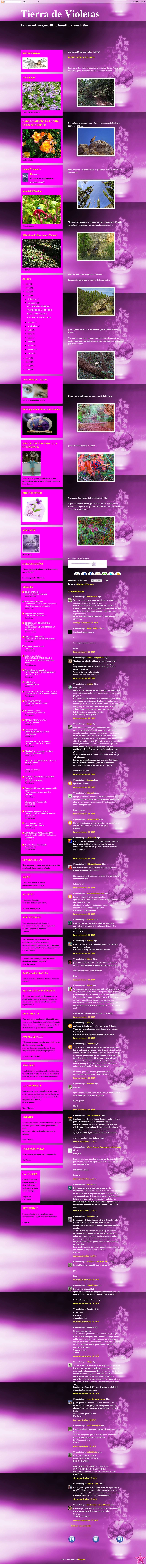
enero (30, 353)
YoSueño (90, 919)
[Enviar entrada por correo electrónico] (106, 580)
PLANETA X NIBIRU (34, 780)
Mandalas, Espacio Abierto (36, 811)
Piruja (90, 723)
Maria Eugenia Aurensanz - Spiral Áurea (104, 1147)
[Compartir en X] (97, 580)
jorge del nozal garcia (96, 1399)
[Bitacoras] (77, 572)
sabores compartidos (95, 657)
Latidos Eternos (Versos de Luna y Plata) (41, 693)
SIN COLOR (30, 804)
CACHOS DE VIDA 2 (34, 823)
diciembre (32, 299)
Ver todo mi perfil (37, 182)
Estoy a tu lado (31, 729)
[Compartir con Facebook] (99, 580)
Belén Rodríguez (94, 1425)
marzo (31, 345)
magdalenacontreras (95, 893)
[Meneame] (97, 572)
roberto (90, 940)
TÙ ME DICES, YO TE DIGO (39, 310)
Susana (90, 779)
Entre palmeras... (94, 1115)
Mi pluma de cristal (33, 710)
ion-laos (35, 174)
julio (30, 329)
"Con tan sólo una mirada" (35, 615)
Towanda (90, 1083)
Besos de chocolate (32, 722)
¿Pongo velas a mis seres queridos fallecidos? (38, 793)
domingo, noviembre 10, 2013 (85, 622)
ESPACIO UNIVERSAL (35, 636)
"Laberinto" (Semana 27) (35, 712)
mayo (30, 337)
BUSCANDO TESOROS (37, 313)
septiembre (33, 326)
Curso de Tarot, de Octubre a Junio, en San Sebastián (40, 814)
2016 (28, 284)
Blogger (81, 1559)
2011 (28, 361)
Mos (88, 1022)
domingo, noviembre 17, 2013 (85, 1520)
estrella (90, 683)
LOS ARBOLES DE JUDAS (38, 306)
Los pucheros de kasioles (35, 670)
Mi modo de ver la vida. (35, 646)
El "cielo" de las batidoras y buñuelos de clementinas (40, 836)
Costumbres (29, 648)
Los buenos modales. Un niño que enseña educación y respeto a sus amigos (41, 604)
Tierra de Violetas (60, 13)
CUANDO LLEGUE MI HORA (37, 743)
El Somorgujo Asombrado (36, 801)
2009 (28, 369)
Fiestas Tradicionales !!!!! (34, 753)
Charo (89, 1361)
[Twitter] (111, 572)
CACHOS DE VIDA (33, 701)
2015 (28, 287)
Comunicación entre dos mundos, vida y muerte (41, 789)
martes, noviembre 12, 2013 (84, 1141)
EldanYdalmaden (94, 864)
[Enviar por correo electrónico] (92, 580)
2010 (28, 365)
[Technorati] (104, 572)
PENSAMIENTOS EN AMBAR (38, 741)
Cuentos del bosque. (85, 584)
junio (30, 333)
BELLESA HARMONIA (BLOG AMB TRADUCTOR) (41, 761)
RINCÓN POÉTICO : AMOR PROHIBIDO (37, 732)
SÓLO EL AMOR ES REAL (98, 1261)
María (89, 958)
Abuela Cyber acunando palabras (39, 751)
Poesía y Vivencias (32, 769)
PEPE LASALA (93, 1483)
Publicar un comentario (81, 1525)
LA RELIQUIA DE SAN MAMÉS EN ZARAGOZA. (40, 628)
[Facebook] (90, 572)
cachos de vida (93, 819)
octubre (31, 322)
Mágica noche (30, 846)
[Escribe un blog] (94, 580)
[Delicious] (84, 572)
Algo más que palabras (34, 613)
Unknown (91, 1043)
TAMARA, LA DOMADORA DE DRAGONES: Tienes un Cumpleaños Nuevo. (39, 660)
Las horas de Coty (32, 684)
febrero (31, 349)
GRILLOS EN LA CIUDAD (36, 594)
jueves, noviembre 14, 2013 (84, 1419)
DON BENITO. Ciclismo (34, 825)
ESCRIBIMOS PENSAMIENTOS (39, 832)
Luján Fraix (92, 1285)
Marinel (90, 792)
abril (30, 341)
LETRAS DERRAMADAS (35, 720)
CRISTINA (92, 837)
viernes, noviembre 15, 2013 (85, 1478)
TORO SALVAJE (94, 628)
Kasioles (90, 1216)
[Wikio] (118, 572)
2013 (28, 295)
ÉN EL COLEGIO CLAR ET (37, 703)
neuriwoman (92, 596)
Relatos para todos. (33, 655)
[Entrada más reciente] (72, 1539)
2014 (28, 291)
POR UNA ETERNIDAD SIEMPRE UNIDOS (39, 777)
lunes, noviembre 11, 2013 (84, 651)
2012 (28, 358)
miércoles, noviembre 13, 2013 (86, 1279)
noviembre (32, 302)
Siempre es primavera (34, 601)
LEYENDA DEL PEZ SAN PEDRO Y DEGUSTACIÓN (40, 673)
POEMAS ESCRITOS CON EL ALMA (41, 691)
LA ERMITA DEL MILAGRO (39, 317)
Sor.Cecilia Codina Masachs (98, 1504)
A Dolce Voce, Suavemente (36, 844)
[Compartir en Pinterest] (101, 580)
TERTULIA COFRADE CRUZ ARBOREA (37, 624)
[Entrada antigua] (120, 1539)
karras (90, 1184)
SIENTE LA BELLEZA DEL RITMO (40, 638)
